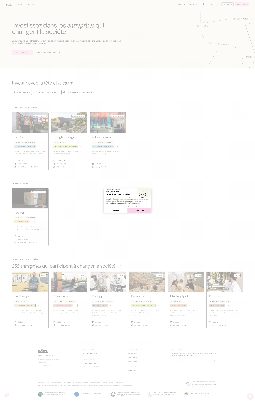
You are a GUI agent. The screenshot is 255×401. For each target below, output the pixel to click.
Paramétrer (115, 210)
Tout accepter (139, 210)
